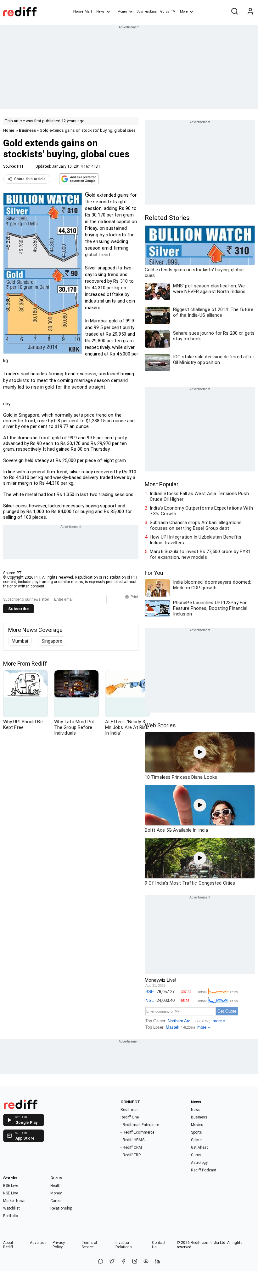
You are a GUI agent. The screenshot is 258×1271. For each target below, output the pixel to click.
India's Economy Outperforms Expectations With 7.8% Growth (201, 511)
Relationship (61, 1208)
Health (56, 1185)
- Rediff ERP (131, 1155)
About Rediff (8, 1244)
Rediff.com (200, 1242)
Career (56, 1201)
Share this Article (30, 179)
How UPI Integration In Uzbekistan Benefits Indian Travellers (195, 540)
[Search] (234, 12)
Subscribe (18, 608)
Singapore (52, 641)
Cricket (197, 1140)
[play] (200, 752)
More (184, 11)
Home (78, 11)
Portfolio (10, 1216)
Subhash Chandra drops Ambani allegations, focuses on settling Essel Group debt (196, 525)
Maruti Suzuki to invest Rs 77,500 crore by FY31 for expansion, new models (200, 554)
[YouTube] (146, 1262)
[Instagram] (134, 1262)
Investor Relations (123, 1244)
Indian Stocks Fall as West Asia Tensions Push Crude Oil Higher (199, 496)
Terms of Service (89, 1244)
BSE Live (10, 1185)
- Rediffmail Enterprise (140, 1125)
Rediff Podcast (203, 1170)
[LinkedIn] (157, 1262)
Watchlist (11, 1208)
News (100, 11)
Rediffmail (129, 1109)
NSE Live (10, 1193)
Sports (196, 1132)
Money (122, 11)
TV (173, 11)
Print (134, 597)
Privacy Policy (59, 1244)
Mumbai (20, 641)
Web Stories (160, 725)
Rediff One (130, 1117)
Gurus (165, 11)
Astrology (199, 1162)
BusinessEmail (148, 11)
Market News (14, 1201)
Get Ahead (200, 1147)
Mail (88, 11)
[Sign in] (250, 12)
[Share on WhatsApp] (100, 1262)
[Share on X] (112, 1262)
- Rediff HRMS (132, 1140)
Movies (197, 1125)
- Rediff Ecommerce (137, 1132)
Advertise (38, 1242)
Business (27, 130)
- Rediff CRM (131, 1147)
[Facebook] (123, 1262)
